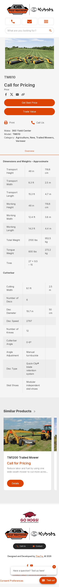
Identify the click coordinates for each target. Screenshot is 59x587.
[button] (13, 21)
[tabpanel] (29, 54)
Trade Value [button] (29, 111)
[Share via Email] (17, 94)
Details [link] (15, 483)
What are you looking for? (21, 30)
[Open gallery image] (29, 53)
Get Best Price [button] (29, 102)
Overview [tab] (29, 151)
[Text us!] (48, 580)
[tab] (29, 161)
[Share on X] (11, 94)
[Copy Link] (23, 94)
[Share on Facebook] (6, 94)
